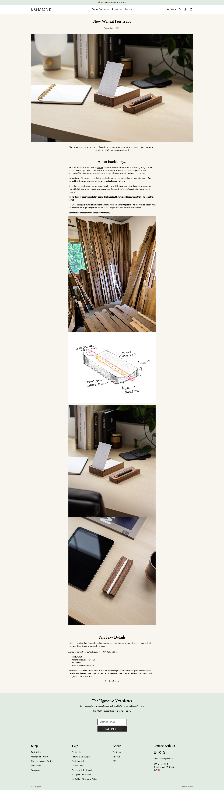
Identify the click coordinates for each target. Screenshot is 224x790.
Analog (95, 147)
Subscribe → (112, 729)
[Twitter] (159, 752)
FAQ (114, 761)
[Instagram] (155, 752)
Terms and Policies (187, 786)
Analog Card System (39, 757)
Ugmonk (38, 786)
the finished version (96, 213)
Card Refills (36, 766)
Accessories (36, 770)
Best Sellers (36, 752)
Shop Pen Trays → (112, 681)
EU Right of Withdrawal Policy (84, 779)
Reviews (116, 757)
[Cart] (191, 9)
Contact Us (76, 752)
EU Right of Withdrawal (81, 775)
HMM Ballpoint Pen (109, 652)
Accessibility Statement (82, 770)
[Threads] (164, 752)
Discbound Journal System (42, 761)
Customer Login (78, 761)
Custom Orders (78, 766)
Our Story (117, 752)
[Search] (180, 9)
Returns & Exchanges (81, 757)
